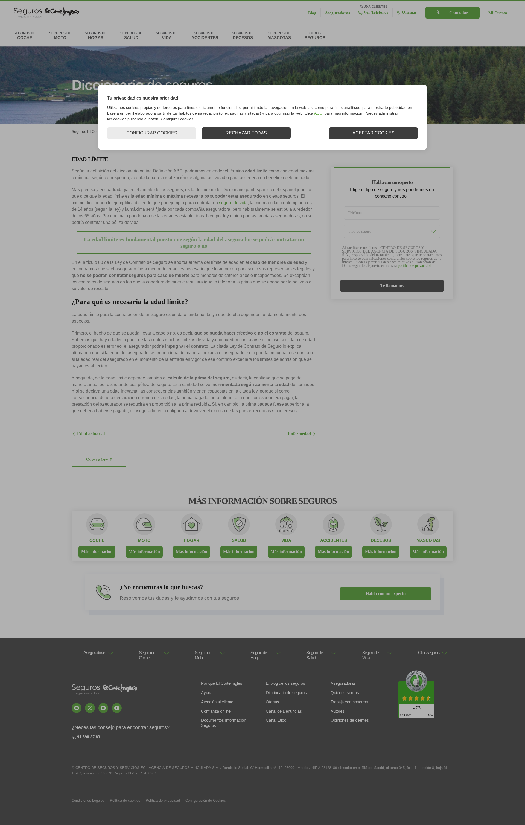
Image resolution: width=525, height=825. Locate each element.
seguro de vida (233, 202)
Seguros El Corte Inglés (92, 131)
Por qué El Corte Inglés (221, 683)
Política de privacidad (163, 800)
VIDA (286, 540)
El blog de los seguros (285, 683)
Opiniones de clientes (350, 720)
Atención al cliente (217, 702)
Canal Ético (276, 720)
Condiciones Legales (88, 800)
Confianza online (216, 711)
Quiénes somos (345, 692)
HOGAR (191, 540)
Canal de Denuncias (284, 711)
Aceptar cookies (373, 133)
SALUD (239, 540)
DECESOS (381, 540)
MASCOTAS (428, 540)
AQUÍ (318, 113)
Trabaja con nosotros (349, 702)
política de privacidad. (415, 266)
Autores (338, 711)
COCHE (96, 540)
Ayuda (206, 692)
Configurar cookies (151, 133)
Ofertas (272, 702)
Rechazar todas (246, 133)
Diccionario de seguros (286, 692)
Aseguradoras (343, 683)
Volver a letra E (99, 460)
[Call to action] (76, 708)
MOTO (144, 540)
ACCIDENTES (333, 540)
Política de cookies (125, 800)
